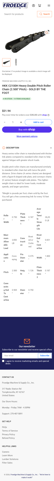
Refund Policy (8, 438)
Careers (5, 452)
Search (46, 14)
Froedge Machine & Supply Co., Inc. (17, 81)
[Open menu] (49, 5)
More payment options (27, 136)
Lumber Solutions (10, 459)
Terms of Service (10, 431)
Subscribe (44, 355)
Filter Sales (7, 463)
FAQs (4, 427)
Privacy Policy (8, 434)
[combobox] (27, 14)
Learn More (7, 455)
